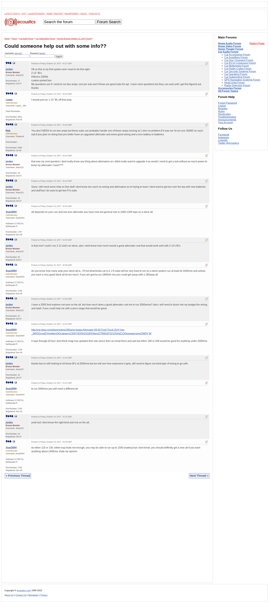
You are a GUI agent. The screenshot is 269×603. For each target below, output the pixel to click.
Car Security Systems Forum (240, 71)
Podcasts (94, 14)
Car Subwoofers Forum (237, 77)
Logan (9, 99)
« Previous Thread (18, 475)
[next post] (8, 63)
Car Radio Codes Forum (237, 68)
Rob (8, 130)
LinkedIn (223, 140)
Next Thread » (199, 475)
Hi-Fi (24, 14)
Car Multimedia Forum (236, 66)
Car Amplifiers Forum (236, 57)
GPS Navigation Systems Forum (242, 80)
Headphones (71, 14)
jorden (9, 69)
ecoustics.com (24, 590)
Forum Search (108, 22)
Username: (13, 53)
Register (222, 108)
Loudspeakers (36, 14)
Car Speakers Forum (235, 74)
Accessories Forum (229, 88)
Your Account (225, 122)
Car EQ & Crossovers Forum (240, 63)
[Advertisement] (98, 533)
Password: (37, 53)
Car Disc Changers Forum (238, 60)
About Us (9, 595)
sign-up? (18, 53)
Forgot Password (227, 103)
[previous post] (8, 93)
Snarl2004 (11, 211)
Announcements (227, 119)
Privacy (44, 595)
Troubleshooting (227, 117)
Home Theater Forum (230, 49)
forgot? (42, 53)
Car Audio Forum (228, 52)
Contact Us (20, 595)
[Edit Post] (206, 63)
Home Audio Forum (229, 43)
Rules (221, 111)
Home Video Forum (229, 46)
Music (83, 14)
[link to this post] (13, 63)
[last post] (10, 63)
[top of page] (7, 63)
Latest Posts (12, 14)
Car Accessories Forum (237, 54)
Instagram (223, 137)
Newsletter (33, 595)
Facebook (223, 134)
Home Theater (55, 14)
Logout (222, 105)
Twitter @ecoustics (228, 143)
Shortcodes (224, 114)
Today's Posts (256, 43)
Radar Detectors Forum (237, 85)
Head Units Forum (234, 82)
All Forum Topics (228, 91)
